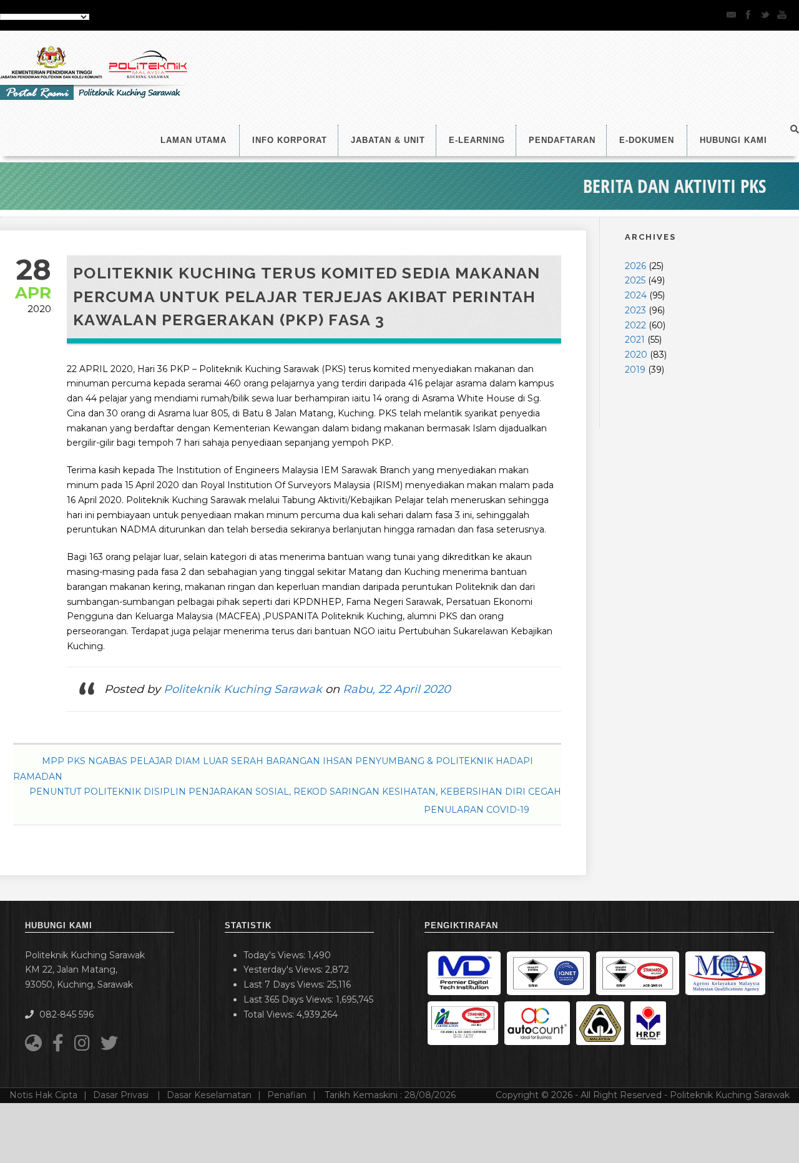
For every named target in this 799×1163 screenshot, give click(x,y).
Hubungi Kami (733, 140)
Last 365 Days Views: (289, 999)
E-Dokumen (646, 140)
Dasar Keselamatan (209, 1095)
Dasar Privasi (122, 1095)
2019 (635, 369)
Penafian (286, 1095)
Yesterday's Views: (284, 969)
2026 (635, 266)
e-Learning (477, 140)
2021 (635, 339)
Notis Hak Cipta (43, 1095)
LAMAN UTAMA (193, 140)
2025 (635, 280)
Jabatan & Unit (388, 140)
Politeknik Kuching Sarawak (243, 689)
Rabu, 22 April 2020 (397, 689)
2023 (635, 310)
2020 (636, 354)
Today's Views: (275, 955)
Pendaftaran (562, 140)
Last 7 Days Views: (285, 984)
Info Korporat (289, 140)
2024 (636, 295)
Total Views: (270, 1014)
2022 (635, 325)
